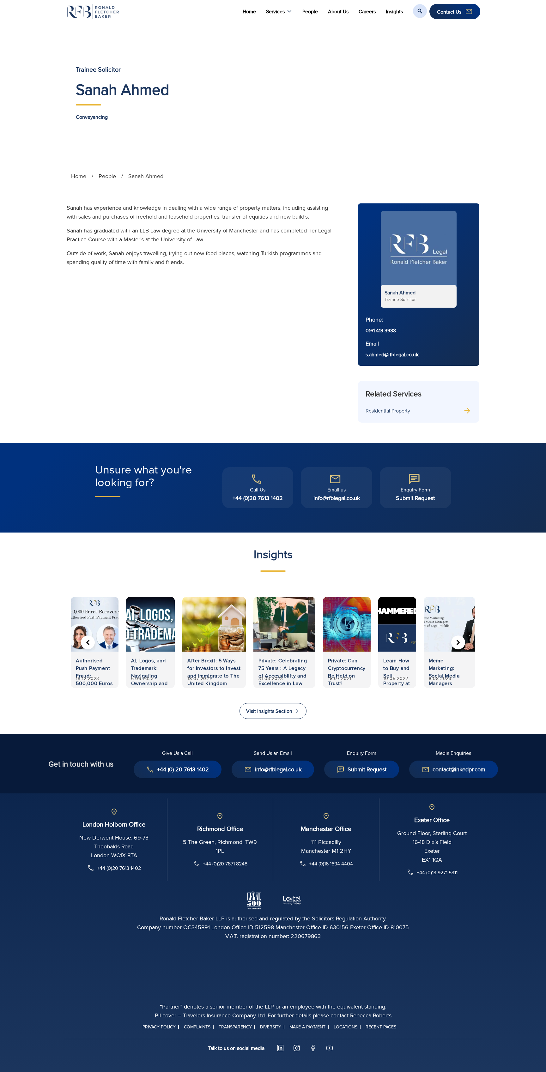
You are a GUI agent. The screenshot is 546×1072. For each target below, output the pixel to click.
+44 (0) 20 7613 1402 (183, 769)
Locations (345, 1027)
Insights (394, 11)
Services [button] (275, 11)
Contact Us (449, 11)
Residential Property (388, 410)
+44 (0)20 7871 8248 (225, 863)
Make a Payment (307, 1027)
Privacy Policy (159, 1027)
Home (249, 11)
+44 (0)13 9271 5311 (437, 872)
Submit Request (415, 498)
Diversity (270, 1027)
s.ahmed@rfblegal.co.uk (392, 354)
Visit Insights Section (269, 711)
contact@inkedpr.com (459, 769)
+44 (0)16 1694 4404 (331, 863)
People (310, 11)
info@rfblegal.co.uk (336, 498)
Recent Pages (381, 1027)
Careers (367, 11)
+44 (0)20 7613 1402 (258, 498)
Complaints (197, 1027)
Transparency (235, 1027)
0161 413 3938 (381, 330)
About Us (338, 11)
